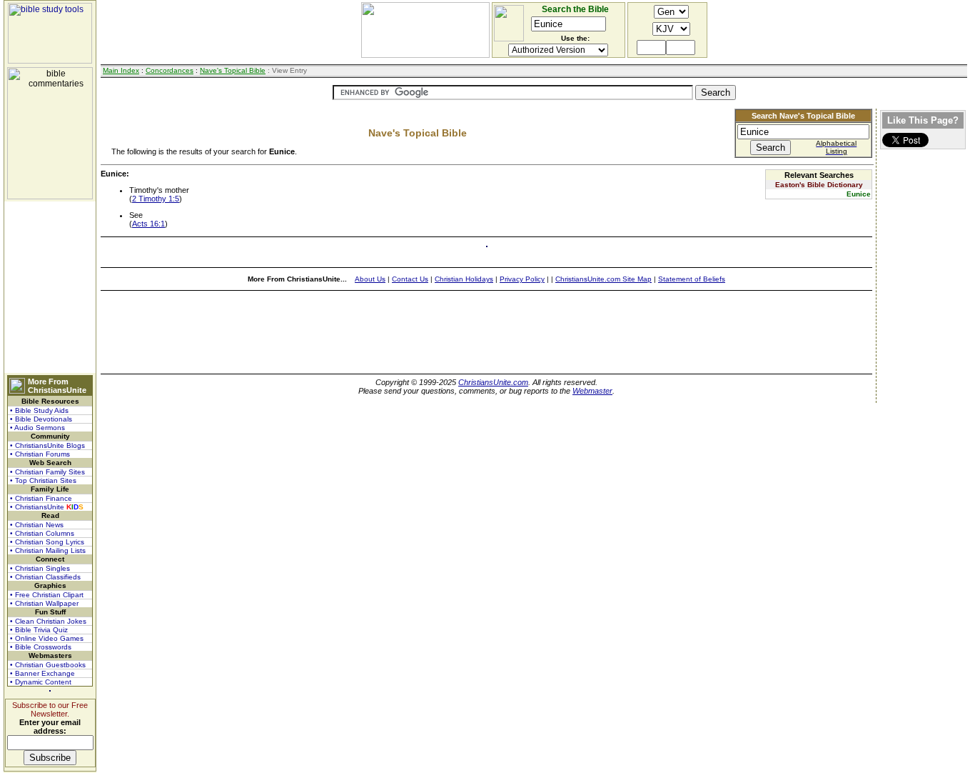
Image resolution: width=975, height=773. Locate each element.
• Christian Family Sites (47, 472)
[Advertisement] (50, 287)
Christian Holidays (464, 279)
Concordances (169, 70)
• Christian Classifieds (45, 577)
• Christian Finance (41, 498)
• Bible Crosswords (40, 647)
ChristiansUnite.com (493, 382)
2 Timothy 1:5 (155, 198)
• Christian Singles (40, 568)
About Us (370, 279)
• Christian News (37, 525)
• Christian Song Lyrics (47, 542)
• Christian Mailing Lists (48, 550)
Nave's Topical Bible (233, 70)
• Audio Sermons (37, 428)
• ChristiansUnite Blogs (47, 445)
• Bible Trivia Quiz (39, 630)
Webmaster (592, 390)
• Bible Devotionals (41, 419)
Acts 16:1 (148, 223)
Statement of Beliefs (691, 279)
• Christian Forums (40, 454)
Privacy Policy (522, 279)
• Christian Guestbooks (48, 665)
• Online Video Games (47, 638)
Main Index (121, 70)
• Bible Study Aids (39, 410)
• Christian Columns (42, 533)
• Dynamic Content (40, 682)
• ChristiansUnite (47, 507)
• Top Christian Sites (43, 480)
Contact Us (410, 279)
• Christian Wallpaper (44, 603)
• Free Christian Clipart (47, 595)
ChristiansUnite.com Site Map (603, 279)
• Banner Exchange (42, 673)
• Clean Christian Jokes (48, 621)
